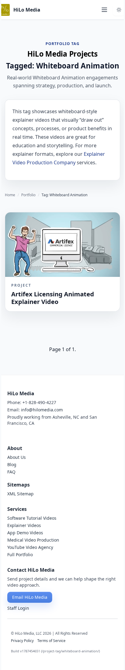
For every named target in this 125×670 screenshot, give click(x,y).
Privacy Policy (22, 640)
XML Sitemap (20, 494)
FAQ (11, 472)
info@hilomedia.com (42, 410)
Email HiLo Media (29, 597)
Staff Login (18, 608)
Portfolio (28, 195)
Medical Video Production (33, 540)
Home (10, 195)
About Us (16, 457)
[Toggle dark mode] (119, 10)
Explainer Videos (24, 525)
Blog (11, 464)
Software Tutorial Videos (31, 518)
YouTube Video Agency (30, 547)
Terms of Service (51, 640)
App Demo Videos (25, 533)
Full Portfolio (20, 554)
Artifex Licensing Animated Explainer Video (52, 297)
